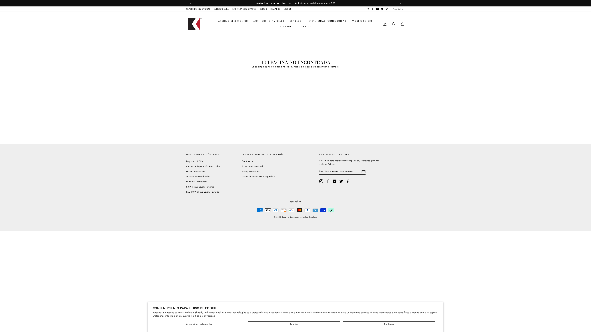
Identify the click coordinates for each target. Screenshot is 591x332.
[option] (295, 3)
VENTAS (306, 26)
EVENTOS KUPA (221, 8)
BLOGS (263, 8)
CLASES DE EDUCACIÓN (198, 8)
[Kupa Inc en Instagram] (321, 181)
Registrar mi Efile (194, 161)
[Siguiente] (400, 3)
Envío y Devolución (251, 171)
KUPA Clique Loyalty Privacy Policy (258, 176)
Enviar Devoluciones (195, 171)
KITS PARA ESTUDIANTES (244, 8)
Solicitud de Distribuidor (198, 176)
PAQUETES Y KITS (362, 21)
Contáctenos (247, 161)
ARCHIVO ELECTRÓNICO (233, 21)
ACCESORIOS (288, 26)
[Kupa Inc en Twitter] (341, 181)
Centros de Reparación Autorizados (203, 166)
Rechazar (389, 324)
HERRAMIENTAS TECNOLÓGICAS (326, 21)
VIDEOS (287, 8)
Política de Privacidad (252, 166)
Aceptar (294, 324)
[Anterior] (190, 3)
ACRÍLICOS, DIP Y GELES (268, 21)
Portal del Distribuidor (196, 181)
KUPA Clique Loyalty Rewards (200, 186)
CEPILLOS (295, 21)
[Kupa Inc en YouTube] (334, 181)
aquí (307, 66)
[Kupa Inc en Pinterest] (348, 181)
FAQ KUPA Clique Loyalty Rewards (202, 191)
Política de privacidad (203, 316)
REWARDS (275, 8)
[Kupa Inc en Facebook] (328, 181)
